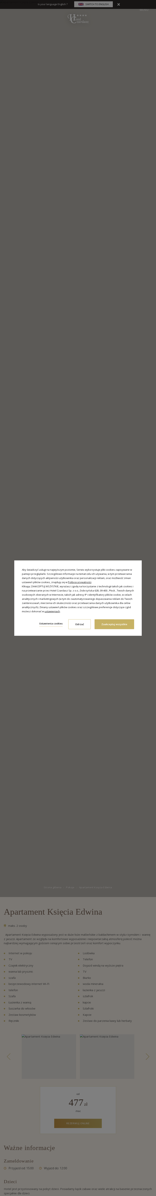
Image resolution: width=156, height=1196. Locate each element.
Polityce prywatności (79, 582)
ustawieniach (52, 611)
